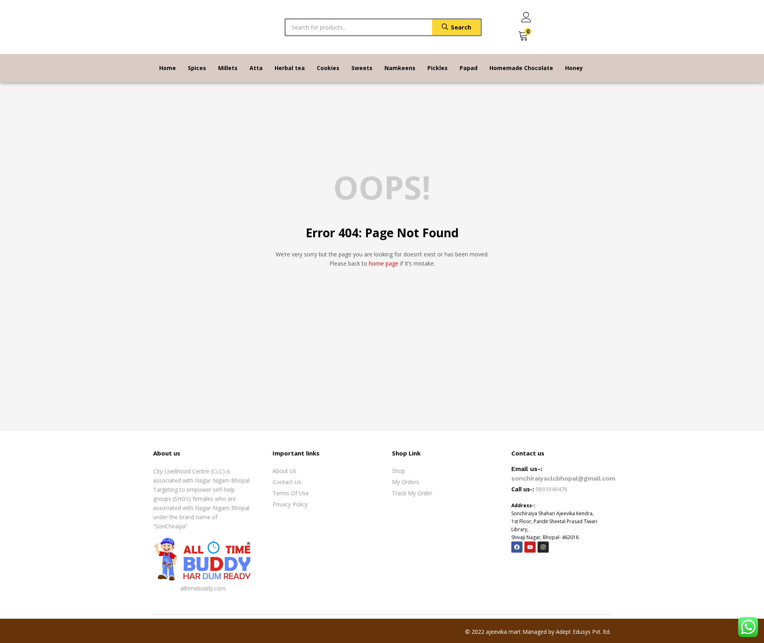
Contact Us (287, 482)
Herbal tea (290, 68)
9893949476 (552, 489)
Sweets (361, 68)
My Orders (405, 482)
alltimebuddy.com (203, 588)
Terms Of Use (291, 493)
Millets (228, 68)
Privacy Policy (290, 504)
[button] (523, 36)
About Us (284, 471)
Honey (574, 68)
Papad (468, 68)
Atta (256, 68)
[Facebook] (516, 547)
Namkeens (399, 68)
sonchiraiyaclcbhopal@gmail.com (563, 478)
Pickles (437, 68)
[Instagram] (543, 547)
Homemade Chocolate (521, 68)
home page (383, 263)
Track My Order (412, 493)
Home (167, 68)
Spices (197, 68)
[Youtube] (530, 547)
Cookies (328, 68)
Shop (398, 471)
